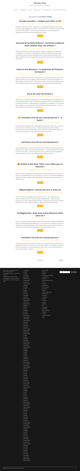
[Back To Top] (76, 468)
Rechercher (62, 270)
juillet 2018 (25, 297)
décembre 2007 (26, 458)
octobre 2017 (26, 302)
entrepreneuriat (41, 74)
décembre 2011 (26, 382)
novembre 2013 (26, 343)
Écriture (44, 282)
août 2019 (25, 285)
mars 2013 (25, 357)
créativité (44, 278)
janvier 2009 (25, 438)
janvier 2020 (25, 277)
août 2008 (25, 445)
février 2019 (25, 295)
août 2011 (25, 388)
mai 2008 (25, 450)
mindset (34, 170)
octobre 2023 (26, 270)
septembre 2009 (26, 427)
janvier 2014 (25, 340)
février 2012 (25, 378)
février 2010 (25, 418)
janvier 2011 (25, 400)
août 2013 (25, 348)
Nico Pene (27, 23)
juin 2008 (25, 448)
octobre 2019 (26, 282)
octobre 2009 (26, 425)
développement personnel (35, 23)
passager (49, 23)
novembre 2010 (26, 403)
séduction (44, 312)
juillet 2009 (25, 430)
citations (29, 192)
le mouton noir (45, 293)
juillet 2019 (25, 287)
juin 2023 (25, 272)
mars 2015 (25, 323)
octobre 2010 (26, 405)
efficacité (35, 74)
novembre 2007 (26, 460)
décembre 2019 (26, 278)
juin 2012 (25, 372)
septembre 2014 (26, 333)
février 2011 (25, 398)
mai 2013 (25, 353)
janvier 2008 (26, 457)
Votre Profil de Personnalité (59, 9)
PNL (48, 218)
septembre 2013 (26, 347)
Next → (60, 260)
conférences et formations (39, 122)
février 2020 (25, 275)
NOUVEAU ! (16, 9)
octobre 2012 (26, 365)
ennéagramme (44, 23)
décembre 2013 (26, 342)
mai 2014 (25, 337)
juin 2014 (25, 335)
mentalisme (44, 297)
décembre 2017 (26, 298)
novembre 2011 (26, 383)
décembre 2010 (26, 402)
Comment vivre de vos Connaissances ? (40, 142)
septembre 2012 (26, 367)
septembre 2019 (26, 283)
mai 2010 (25, 413)
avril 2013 (25, 355)
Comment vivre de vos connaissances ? (40, 237)
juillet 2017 (25, 307)
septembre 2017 (26, 303)
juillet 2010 (25, 410)
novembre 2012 (26, 363)
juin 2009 (25, 432)
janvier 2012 (25, 380)
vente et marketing (56, 23)
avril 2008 (25, 452)
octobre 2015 (26, 318)
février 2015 (25, 325)
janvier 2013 (25, 360)
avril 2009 (25, 435)
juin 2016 (25, 312)
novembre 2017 (26, 300)
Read (40, 36)
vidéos (43, 317)
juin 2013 (25, 352)
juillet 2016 (25, 310)
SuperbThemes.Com (20, 468)
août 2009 (25, 428)
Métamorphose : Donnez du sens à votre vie (40, 190)
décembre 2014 (26, 328)
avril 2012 (25, 375)
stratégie (50, 74)
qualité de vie (53, 48)
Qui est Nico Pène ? (47, 9)
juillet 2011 (25, 390)
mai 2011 (25, 393)
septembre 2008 (26, 443)
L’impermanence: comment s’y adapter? (11, 278)
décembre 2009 (26, 422)
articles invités (45, 270)
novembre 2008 (26, 440)
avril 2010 (25, 415)
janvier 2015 (25, 327)
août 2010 (25, 408)
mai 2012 (25, 373)
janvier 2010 (25, 420)
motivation (44, 144)
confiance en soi (35, 96)
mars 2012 (25, 377)
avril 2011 (25, 395)
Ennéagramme (23, 9)
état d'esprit (56, 169)
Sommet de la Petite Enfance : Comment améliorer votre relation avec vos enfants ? (40, 44)
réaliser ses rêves (58, 96)
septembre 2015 (26, 320)
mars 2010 (25, 417)
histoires (48, 240)
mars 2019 (25, 293)
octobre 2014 (26, 332)
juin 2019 (25, 288)
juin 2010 (25, 412)
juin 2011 (25, 392)
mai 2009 (25, 433)
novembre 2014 (26, 330)
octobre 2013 (26, 345)
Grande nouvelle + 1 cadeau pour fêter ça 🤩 (40, 21)
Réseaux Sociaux (37, 9)
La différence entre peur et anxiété (10, 276)
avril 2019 (25, 292)
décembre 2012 (26, 362)
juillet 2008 (25, 447)
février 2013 (25, 358)
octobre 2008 (26, 442)
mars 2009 (25, 437)
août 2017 (25, 305)
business (31, 74)
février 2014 (25, 338)
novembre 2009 (26, 423)
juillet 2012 (25, 370)
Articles (30, 9)
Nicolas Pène (40, 3)
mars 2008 (25, 453)
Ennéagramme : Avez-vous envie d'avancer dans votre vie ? (40, 214)
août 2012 (25, 368)
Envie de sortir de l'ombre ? (40, 94)
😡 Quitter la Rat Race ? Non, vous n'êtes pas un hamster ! (40, 165)
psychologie (44, 307)
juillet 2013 (25, 350)
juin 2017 (25, 308)
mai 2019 (25, 290)
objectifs (46, 74)
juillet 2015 (25, 322)
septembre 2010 (26, 407)
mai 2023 (25, 273)
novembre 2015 (26, 317)
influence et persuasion (47, 292)
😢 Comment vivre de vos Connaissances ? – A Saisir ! (40, 118)
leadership (48, 96)
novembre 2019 (26, 280)
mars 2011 (25, 397)
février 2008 (25, 455)
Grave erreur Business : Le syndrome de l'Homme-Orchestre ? (40, 70)
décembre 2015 (26, 315)
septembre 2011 (26, 387)
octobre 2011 (25, 385)
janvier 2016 (25, 313)
